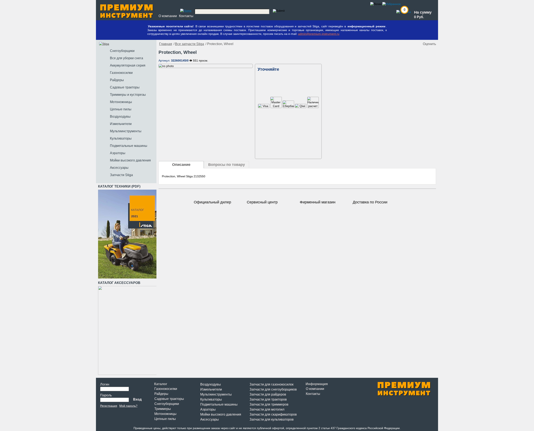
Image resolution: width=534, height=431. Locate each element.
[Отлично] (419, 44)
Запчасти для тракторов (268, 399)
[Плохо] (406, 44)
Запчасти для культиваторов (271, 419)
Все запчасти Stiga (189, 44)
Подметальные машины (219, 404)
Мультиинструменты (216, 394)
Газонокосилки (165, 389)
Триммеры (162, 409)
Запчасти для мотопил (266, 409)
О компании (168, 16)
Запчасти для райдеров (267, 394)
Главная (165, 44)
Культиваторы (211, 399)
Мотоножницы (165, 414)
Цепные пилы (165, 419)
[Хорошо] (414, 44)
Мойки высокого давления (220, 414)
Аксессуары (209, 419)
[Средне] (410, 44)
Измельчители (211, 389)
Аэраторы (208, 409)
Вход (137, 399)
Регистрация (108, 405)
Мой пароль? (128, 405)
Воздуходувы (210, 384)
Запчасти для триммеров (268, 404)
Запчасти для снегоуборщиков (273, 389)
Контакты (186, 16)
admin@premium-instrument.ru (318, 33)
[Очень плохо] (402, 44)
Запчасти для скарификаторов (273, 414)
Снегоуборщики (166, 404)
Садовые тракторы (169, 399)
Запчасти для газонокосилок (271, 384)
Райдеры (161, 394)
